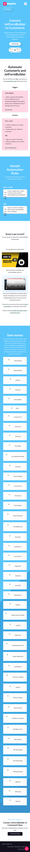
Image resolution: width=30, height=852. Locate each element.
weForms (18, 687)
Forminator (18, 537)
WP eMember (18, 739)
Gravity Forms (18, 556)
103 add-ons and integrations (18, 345)
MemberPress (18, 595)
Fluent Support (18, 505)
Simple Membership (18, 656)
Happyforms (18, 566)
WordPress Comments (18, 718)
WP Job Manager (17, 749)
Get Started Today (15, 833)
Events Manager (18, 476)
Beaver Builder (18, 370)
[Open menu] (25, 3)
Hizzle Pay (18, 575)
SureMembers (18, 666)
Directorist (18, 436)
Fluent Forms (18, 495)
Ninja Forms (18, 635)
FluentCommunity (18, 515)
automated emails (15, 312)
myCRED (18, 625)
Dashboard (7, 9)
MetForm (18, 605)
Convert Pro (18, 426)
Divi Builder (18, 446)
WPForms (17, 782)
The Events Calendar (17, 677)
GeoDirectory (18, 546)
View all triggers (8, 109)
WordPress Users (18, 729)
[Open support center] (27, 849)
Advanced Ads (18, 360)
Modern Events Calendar (17, 615)
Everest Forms (18, 486)
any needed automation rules (18, 310)
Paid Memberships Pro (18, 645)
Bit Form (18, 380)
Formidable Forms (18, 526)
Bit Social (17, 390)
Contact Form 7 (18, 417)
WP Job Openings (18, 760)
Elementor (18, 466)
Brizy (17, 408)
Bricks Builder (18, 399)
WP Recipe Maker (18, 771)
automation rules (11, 81)
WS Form (18, 801)
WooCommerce (18, 708)
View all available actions (10, 147)
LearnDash (18, 585)
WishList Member (18, 697)
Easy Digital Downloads (18, 456)
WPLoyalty (18, 791)
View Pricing (15, 44)
